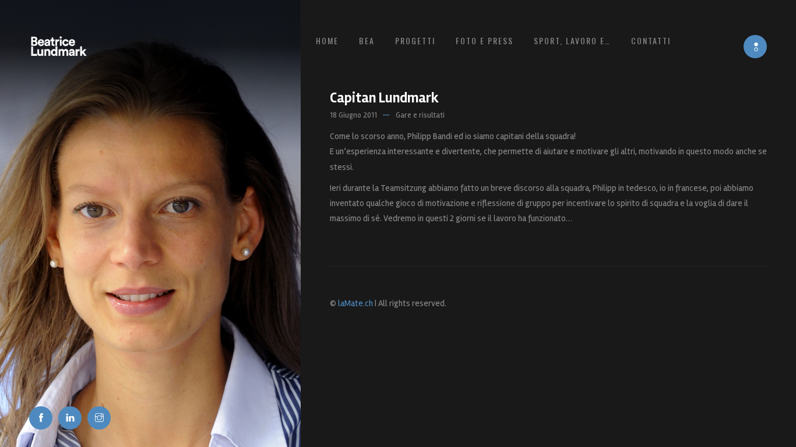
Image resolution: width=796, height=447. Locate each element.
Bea (367, 40)
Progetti (415, 40)
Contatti (651, 40)
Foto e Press (484, 40)
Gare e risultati (420, 115)
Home (327, 40)
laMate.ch (355, 303)
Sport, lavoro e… (572, 40)
